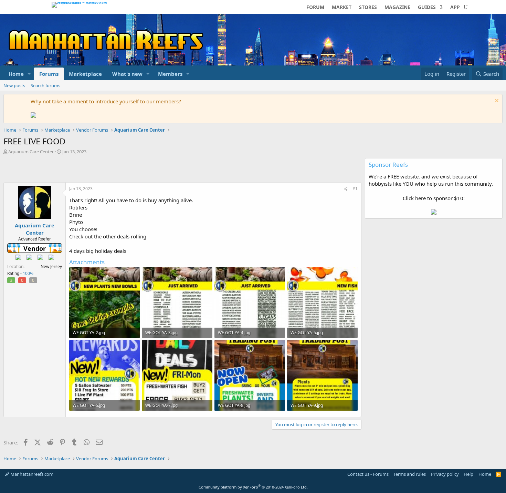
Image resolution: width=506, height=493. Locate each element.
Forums (49, 73)
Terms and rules (409, 474)
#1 (355, 189)
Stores (368, 7)
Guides (427, 7)
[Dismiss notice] (496, 101)
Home (16, 73)
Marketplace (85, 73)
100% (28, 273)
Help (468, 474)
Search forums (45, 85)
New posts (14, 85)
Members (170, 73)
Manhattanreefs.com (31, 474)
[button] (29, 74)
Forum (315, 7)
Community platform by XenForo (253, 487)
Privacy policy (445, 474)
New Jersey (51, 266)
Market (341, 7)
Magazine (397, 7)
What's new (127, 73)
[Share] (345, 189)
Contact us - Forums (368, 474)
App (455, 7)
